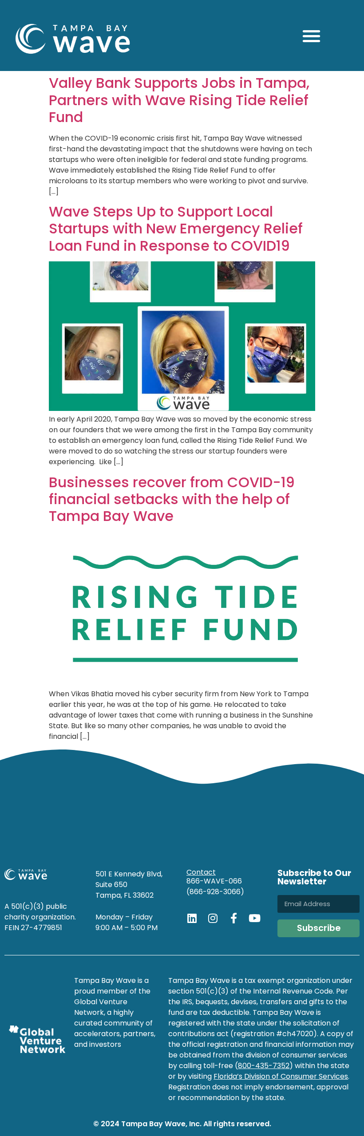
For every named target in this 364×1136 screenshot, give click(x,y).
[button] (311, 35)
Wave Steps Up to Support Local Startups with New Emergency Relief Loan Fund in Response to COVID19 (176, 228)
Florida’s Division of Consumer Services (281, 1076)
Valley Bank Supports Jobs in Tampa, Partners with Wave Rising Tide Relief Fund (179, 100)
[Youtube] (254, 918)
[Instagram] (212, 918)
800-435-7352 (263, 1066)
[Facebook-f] (233, 918)
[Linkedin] (191, 918)
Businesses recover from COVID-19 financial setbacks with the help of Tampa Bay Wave (172, 499)
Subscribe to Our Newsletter (314, 878)
